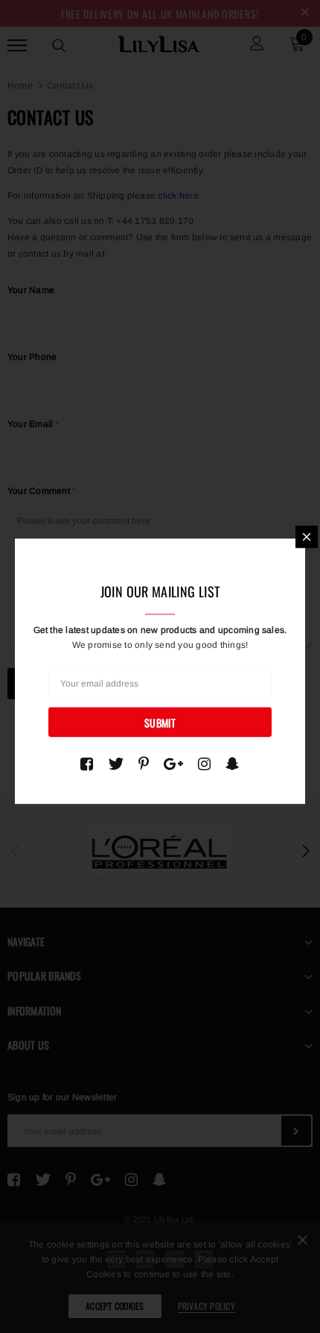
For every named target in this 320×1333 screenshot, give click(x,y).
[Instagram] (204, 763)
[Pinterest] (143, 763)
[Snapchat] (232, 763)
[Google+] (173, 763)
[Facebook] (86, 763)
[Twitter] (116, 763)
